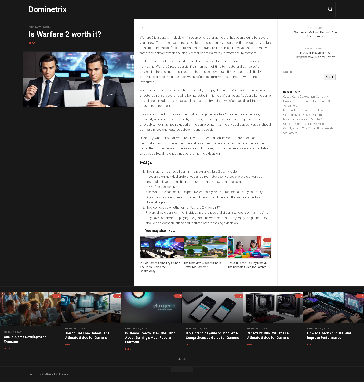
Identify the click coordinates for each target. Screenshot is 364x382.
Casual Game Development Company (305, 96)
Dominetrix (47, 9)
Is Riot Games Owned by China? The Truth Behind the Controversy (160, 267)
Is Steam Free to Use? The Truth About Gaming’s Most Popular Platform (150, 337)
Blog (31, 43)
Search (287, 71)
